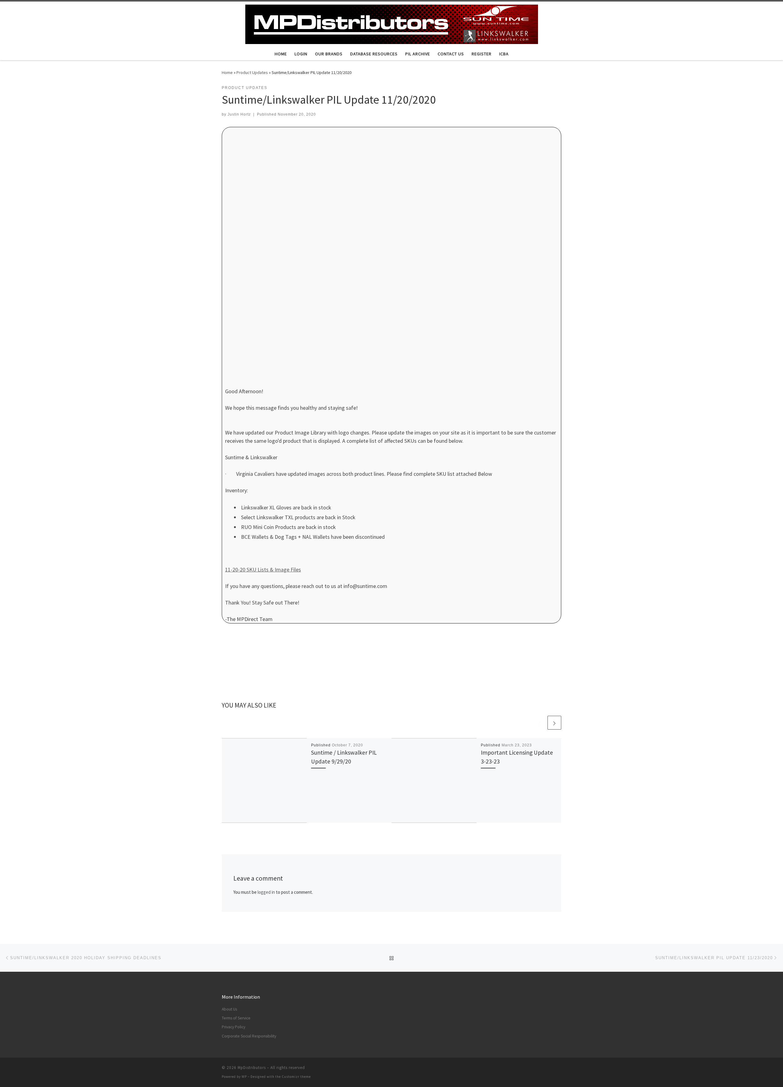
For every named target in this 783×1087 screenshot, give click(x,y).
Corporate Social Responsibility (249, 1036)
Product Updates (252, 72)
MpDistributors (252, 1067)
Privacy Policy (233, 1027)
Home (227, 72)
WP (244, 1076)
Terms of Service (236, 1018)
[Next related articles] (554, 723)
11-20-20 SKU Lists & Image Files (263, 569)
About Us (229, 1009)
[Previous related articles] (540, 723)
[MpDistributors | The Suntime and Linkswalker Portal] (391, 23)
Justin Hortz (239, 114)
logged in (266, 892)
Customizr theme (296, 1076)
